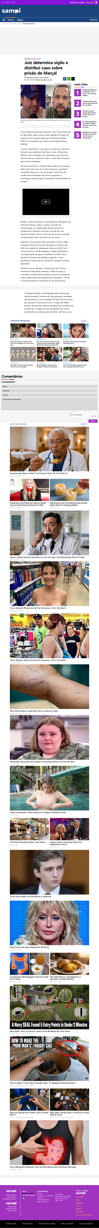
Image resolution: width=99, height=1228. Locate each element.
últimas (11, 20)
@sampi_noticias (28, 1193)
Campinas (79, 1203)
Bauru (78, 1200)
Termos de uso (27, 1224)
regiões (20, 20)
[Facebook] (64, 78)
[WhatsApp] (69, 78)
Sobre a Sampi (11, 1224)
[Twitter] (73, 78)
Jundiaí (78, 1209)
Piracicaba (80, 1212)
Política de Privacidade (47, 1224)
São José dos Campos (84, 1215)
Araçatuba (80, 1197)
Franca (78, 1206)
